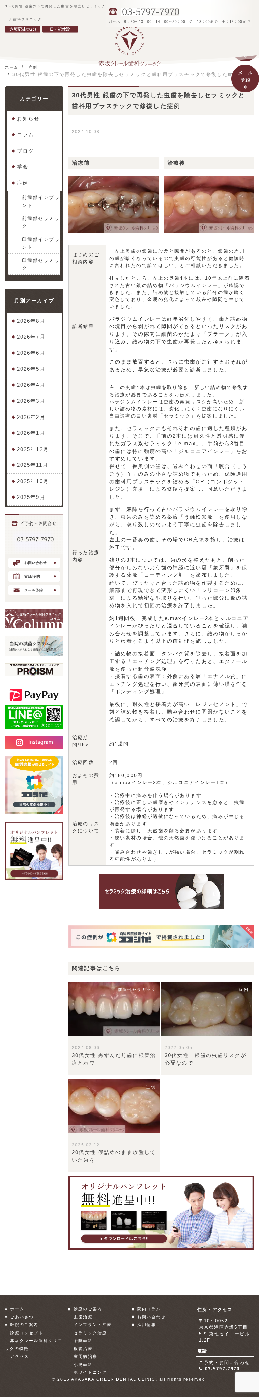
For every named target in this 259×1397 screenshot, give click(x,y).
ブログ (25, 151)
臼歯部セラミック (41, 264)
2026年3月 (31, 401)
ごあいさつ (22, 1317)
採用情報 (146, 1324)
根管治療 (83, 1348)
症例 (22, 183)
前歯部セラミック (41, 222)
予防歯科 (83, 1340)
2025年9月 (31, 497)
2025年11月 (32, 465)
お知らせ (28, 119)
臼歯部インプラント (41, 243)
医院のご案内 (24, 1324)
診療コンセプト (27, 1333)
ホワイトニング (90, 1372)
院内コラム (149, 1309)
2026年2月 (31, 417)
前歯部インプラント (41, 201)
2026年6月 (31, 353)
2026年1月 (31, 433)
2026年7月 (31, 337)
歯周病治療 (85, 1356)
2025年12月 (33, 449)
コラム (25, 134)
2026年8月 (31, 321)
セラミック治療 (90, 1333)
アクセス (19, 1356)
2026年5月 (31, 369)
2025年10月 (33, 481)
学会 (22, 166)
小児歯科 (83, 1364)
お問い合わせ (151, 1317)
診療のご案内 (88, 1309)
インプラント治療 (93, 1324)
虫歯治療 (83, 1317)
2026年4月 (31, 385)
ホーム (17, 1309)
